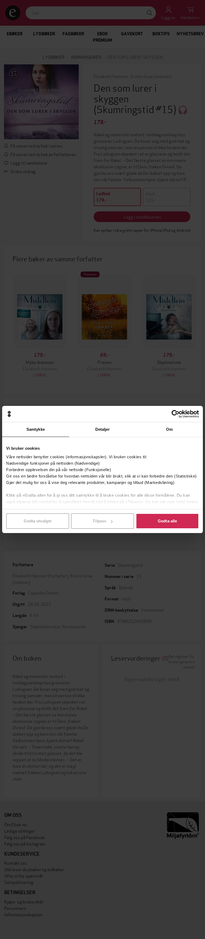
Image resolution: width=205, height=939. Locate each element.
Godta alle (167, 521)
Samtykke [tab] (35, 429)
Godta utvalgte (38, 521)
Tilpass (99, 521)
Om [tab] (169, 429)
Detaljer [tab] (102, 429)
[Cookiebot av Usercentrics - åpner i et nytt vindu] (175, 414)
